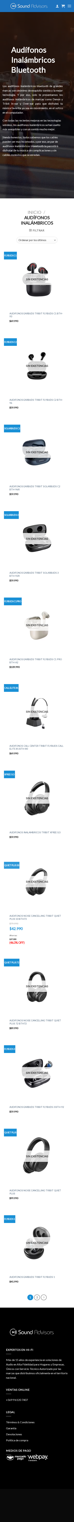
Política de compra (17, 1440)
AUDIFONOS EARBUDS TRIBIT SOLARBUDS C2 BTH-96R (34, 488)
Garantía (11, 1428)
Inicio (34, 212)
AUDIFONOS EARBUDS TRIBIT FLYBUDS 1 (32, 1277)
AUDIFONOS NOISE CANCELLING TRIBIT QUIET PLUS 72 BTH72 (35, 1022)
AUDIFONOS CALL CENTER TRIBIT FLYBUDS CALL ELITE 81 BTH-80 (36, 747)
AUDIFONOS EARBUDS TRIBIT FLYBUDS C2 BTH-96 (36, 401)
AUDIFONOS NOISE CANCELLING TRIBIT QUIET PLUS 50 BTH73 (35, 917)
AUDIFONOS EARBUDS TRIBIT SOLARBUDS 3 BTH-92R (34, 574)
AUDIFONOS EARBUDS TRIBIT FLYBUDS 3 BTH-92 (36, 1107)
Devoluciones (14, 1434)
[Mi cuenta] (57, 6)
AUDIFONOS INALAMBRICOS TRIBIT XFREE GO (35, 832)
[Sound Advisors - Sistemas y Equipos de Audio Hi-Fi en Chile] (29, 6)
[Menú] (69, 6)
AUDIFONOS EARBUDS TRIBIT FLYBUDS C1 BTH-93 (36, 315)
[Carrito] (63, 6)
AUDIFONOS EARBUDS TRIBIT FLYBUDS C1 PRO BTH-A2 (35, 661)
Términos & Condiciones (20, 1422)
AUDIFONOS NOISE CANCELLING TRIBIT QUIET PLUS (35, 1192)
